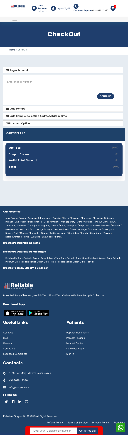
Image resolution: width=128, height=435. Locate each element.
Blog (5, 337)
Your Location (42, 7)
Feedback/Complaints (15, 353)
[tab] (63, 70)
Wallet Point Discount (23, 160)
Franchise (119, 422)
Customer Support (83, 10)
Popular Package (75, 337)
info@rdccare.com (19, 387)
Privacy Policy (100, 422)
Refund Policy (55, 422)
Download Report (76, 348)
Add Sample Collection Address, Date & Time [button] (38, 116)
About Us (8, 332)
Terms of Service (78, 422)
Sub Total (15, 148)
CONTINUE (105, 96)
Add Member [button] (18, 108)
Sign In (70, 353)
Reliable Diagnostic (14, 416)
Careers (7, 343)
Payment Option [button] (19, 123)
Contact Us (9, 348)
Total (12, 167)
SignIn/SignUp (64, 8)
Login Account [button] (19, 70)
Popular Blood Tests (77, 332)
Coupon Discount (20, 154)
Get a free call (87, 430)
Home (12, 49)
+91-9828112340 (91, 10)
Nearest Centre (74, 343)
